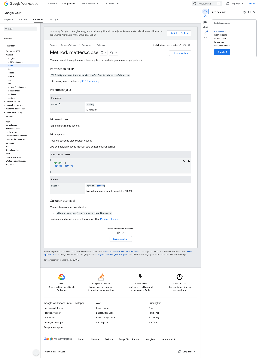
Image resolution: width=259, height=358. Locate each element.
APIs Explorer (102, 322)
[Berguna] (184, 45)
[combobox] (207, 3)
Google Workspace (69, 45)
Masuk (252, 3)
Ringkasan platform (53, 308)
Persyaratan (50, 352)
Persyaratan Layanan (54, 327)
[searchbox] (20, 29)
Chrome (95, 339)
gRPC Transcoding (89, 81)
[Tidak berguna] (189, 45)
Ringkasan (9, 19)
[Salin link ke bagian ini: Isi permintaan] (72, 119)
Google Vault (68, 3)
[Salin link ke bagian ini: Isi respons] (68, 134)
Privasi (61, 352)
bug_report (244, 12)
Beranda (52, 3)
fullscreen (249, 12)
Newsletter (154, 313)
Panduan (23, 19)
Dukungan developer (53, 322)
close (254, 12)
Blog (151, 308)
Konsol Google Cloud (105, 317)
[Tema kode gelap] (189, 160)
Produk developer (52, 313)
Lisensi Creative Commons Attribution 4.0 (123, 251)
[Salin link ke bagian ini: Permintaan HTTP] (77, 69)
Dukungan (54, 19)
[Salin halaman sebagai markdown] (111, 52)
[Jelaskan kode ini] (184, 160)
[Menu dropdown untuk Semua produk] (98, 3)
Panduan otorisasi (109, 219)
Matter (68, 165)
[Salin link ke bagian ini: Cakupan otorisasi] (78, 201)
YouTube (153, 322)
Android (81, 339)
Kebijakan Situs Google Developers (112, 254)
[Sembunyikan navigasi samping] (36, 353)
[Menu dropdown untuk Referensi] (118, 3)
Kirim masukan (180, 53)
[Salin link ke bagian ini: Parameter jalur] (74, 90)
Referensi (110, 3)
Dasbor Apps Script (105, 313)
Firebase (109, 339)
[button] (19, 42)
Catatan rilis (49, 317)
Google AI (150, 339)
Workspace (29, 4)
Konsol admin (102, 308)
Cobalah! (222, 52)
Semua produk (87, 3)
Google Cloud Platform (129, 339)
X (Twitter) (154, 317)
